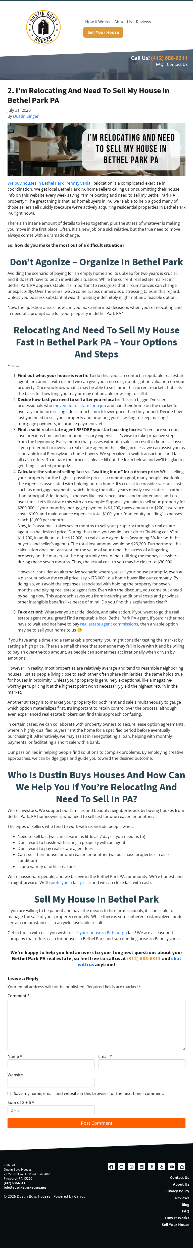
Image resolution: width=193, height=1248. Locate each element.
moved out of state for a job (79, 405)
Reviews (143, 22)
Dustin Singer (26, 116)
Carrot (79, 1196)
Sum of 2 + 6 (21, 1102)
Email (105, 1056)
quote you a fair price (69, 882)
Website (15, 1075)
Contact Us (177, 64)
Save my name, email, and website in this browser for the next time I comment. (89, 1093)
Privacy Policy (177, 1191)
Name (15, 1056)
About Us (123, 22)
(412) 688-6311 (169, 57)
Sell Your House (103, 32)
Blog (185, 1204)
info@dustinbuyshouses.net (25, 1187)
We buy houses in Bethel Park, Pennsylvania (49, 183)
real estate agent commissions (109, 624)
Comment (19, 996)
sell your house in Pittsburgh (99, 932)
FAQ (160, 64)
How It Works (97, 22)
